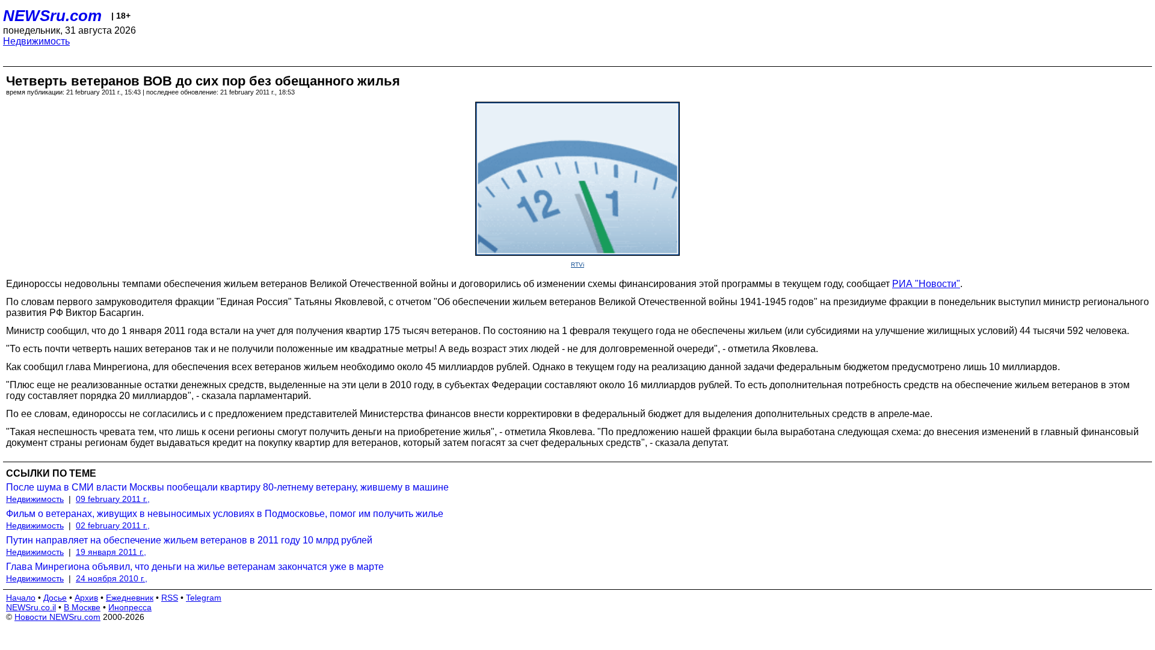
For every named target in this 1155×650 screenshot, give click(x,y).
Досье (55, 597)
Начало (20, 597)
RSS (169, 597)
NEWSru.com (52, 16)
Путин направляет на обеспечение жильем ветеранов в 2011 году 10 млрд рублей (189, 540)
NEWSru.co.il (31, 607)
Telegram (203, 597)
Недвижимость (36, 41)
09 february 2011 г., (113, 499)
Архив (86, 597)
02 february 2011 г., (113, 525)
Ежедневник (129, 597)
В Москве (82, 607)
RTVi (577, 264)
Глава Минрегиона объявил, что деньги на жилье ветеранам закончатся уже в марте (195, 567)
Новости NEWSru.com (57, 617)
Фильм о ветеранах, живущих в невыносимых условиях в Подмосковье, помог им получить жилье (224, 514)
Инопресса (130, 607)
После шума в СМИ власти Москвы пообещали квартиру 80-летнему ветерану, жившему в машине (227, 487)
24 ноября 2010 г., (111, 578)
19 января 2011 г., (111, 552)
